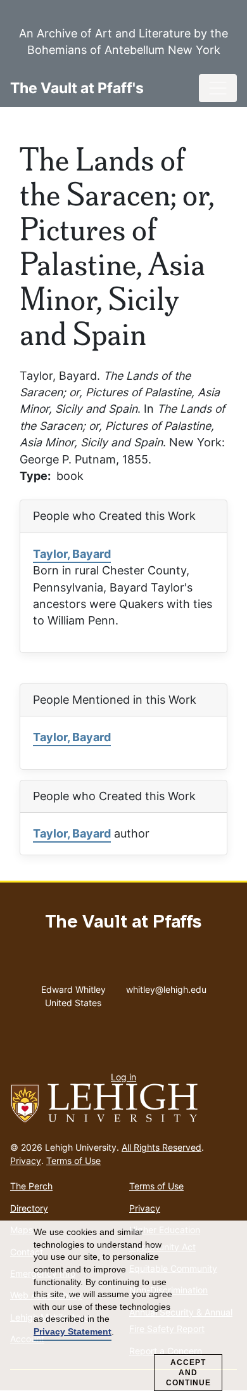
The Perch (31, 1186)
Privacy (25, 1161)
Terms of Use (73, 1161)
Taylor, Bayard (72, 554)
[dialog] (123, 1306)
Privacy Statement (72, 1331)
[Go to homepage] (123, 1104)
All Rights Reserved (161, 1147)
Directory (29, 1208)
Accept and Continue (188, 1372)
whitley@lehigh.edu (166, 986)
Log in (123, 1077)
